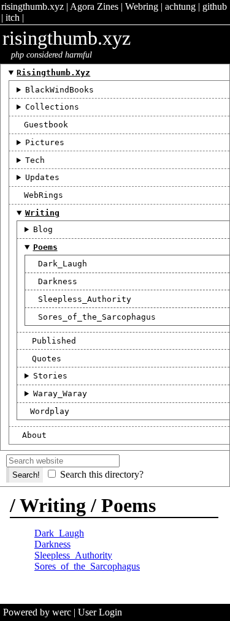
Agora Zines (94, 6)
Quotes (46, 358)
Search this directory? (102, 474)
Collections (52, 106)
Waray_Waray (60, 393)
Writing (42, 212)
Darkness (57, 281)
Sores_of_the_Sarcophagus (97, 317)
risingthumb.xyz (32, 6)
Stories (50, 375)
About (34, 435)
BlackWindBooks (59, 89)
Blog (43, 229)
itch (13, 17)
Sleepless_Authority (84, 299)
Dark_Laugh (62, 263)
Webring (141, 6)
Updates (42, 177)
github (214, 6)
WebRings (43, 195)
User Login (100, 612)
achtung (180, 6)
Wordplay (49, 411)
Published (54, 340)
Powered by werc (37, 612)
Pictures (44, 142)
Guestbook (46, 124)
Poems (45, 247)
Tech (35, 160)
